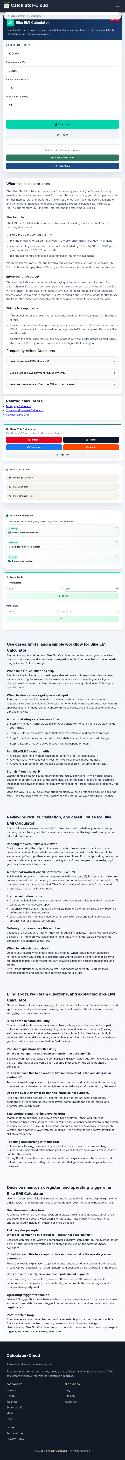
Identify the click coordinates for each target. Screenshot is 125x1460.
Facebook (36, 447)
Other (10, 1419)
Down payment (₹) (15, 62)
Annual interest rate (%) (18, 79)
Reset (64, 135)
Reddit (93, 447)
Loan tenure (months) (17, 96)
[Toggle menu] (117, 5)
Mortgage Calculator (18, 406)
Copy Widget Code (64, 157)
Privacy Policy (15, 1439)
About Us (71, 1401)
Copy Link (64, 166)
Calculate (64, 124)
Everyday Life (15, 1407)
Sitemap (70, 1396)
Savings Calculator (17, 414)
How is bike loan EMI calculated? (29, 361)
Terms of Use (15, 1433)
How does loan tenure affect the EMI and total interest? (43, 384)
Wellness (12, 1401)
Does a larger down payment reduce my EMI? (37, 372)
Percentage (12, 606)
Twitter (92, 440)
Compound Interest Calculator (24, 410)
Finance (11, 1390)
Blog (67, 1390)
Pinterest (35, 440)
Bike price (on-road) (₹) (18, 44)
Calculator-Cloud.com (56, 1450)
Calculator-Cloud (23, 1355)
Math (10, 1413)
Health (11, 1396)
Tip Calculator (13, 583)
